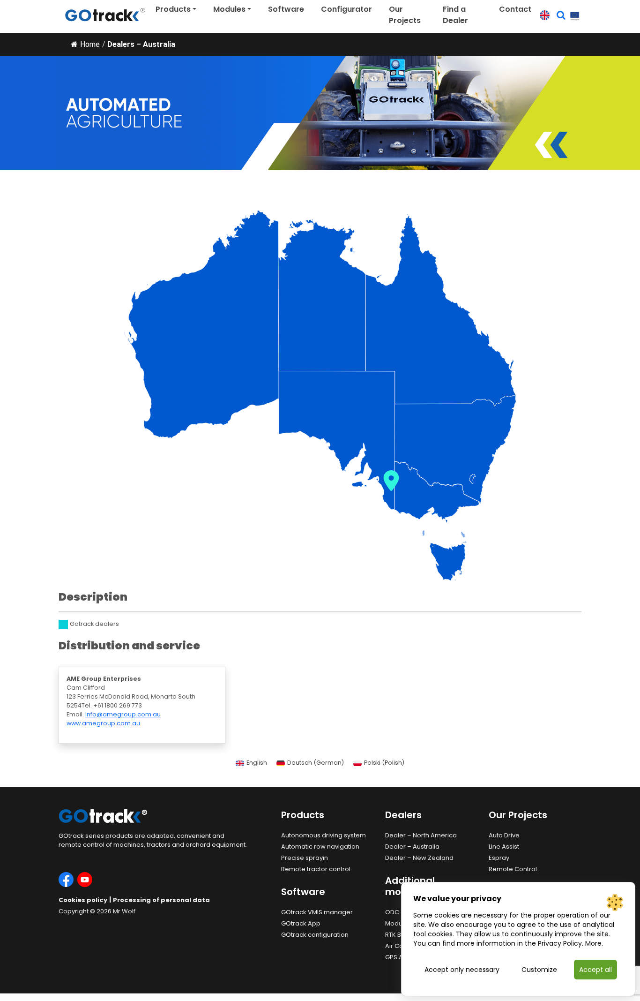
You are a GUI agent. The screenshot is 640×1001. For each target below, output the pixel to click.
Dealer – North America (421, 835)
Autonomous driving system (323, 835)
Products (173, 9)
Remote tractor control (315, 869)
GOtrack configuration (315, 934)
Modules (229, 9)
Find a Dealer (455, 15)
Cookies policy (83, 900)
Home (90, 44)
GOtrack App (300, 923)
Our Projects (405, 15)
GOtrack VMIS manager (317, 912)
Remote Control (513, 869)
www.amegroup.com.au (103, 723)
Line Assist (504, 846)
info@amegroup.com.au (123, 714)
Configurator (346, 9)
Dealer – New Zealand (419, 857)
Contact (515, 9)
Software (286, 9)
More (593, 943)
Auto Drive (504, 835)
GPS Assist (400, 957)
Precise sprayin (304, 857)
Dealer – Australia (412, 846)
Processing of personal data (161, 900)
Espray (499, 857)
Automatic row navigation (320, 846)
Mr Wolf (124, 911)
